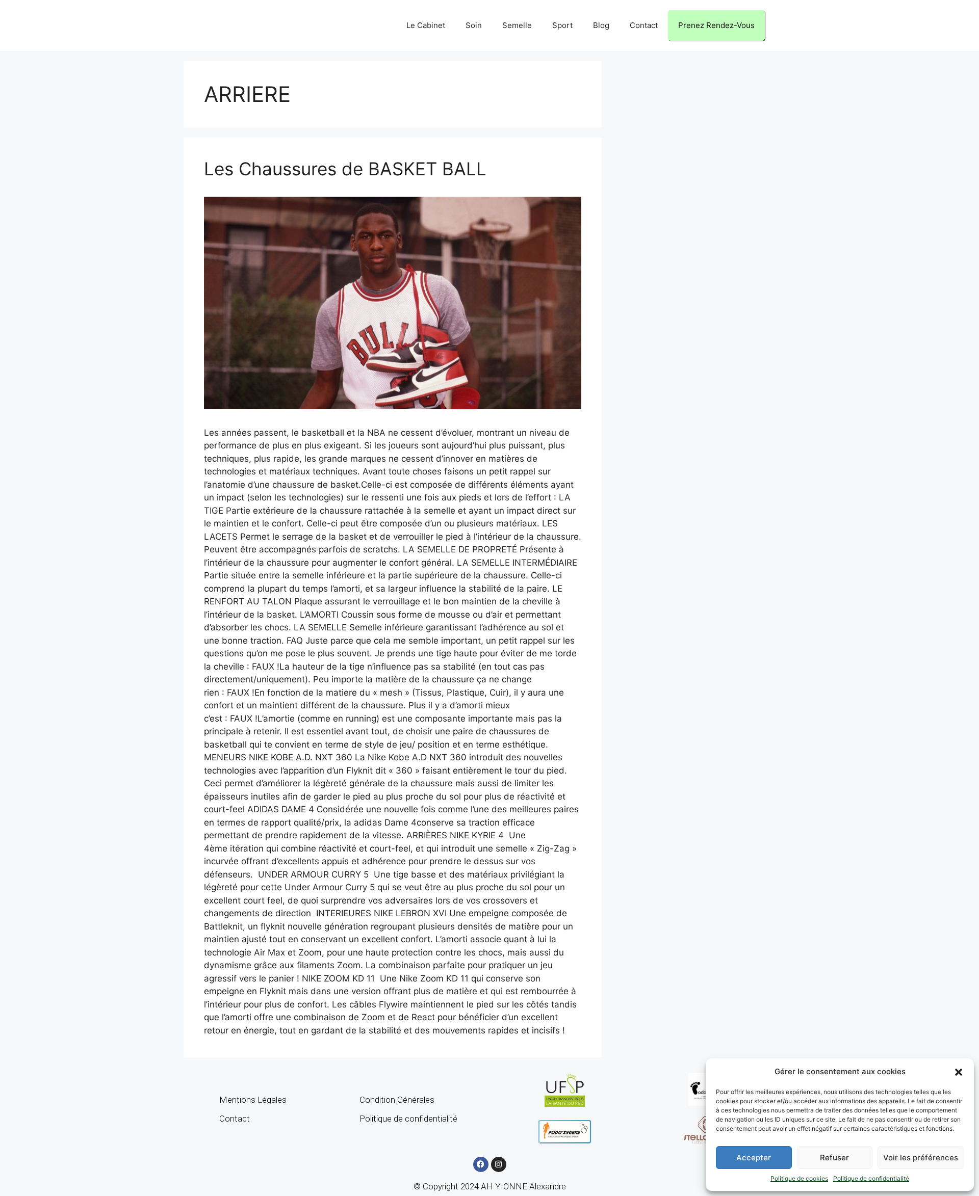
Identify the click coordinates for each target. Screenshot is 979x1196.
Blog (601, 25)
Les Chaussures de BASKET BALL (345, 168)
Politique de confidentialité (871, 1178)
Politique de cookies (799, 1178)
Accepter (753, 1157)
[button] (959, 1072)
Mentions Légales (253, 1100)
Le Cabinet (425, 25)
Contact (644, 25)
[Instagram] (498, 1164)
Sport (562, 25)
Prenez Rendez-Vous (716, 25)
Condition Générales (396, 1100)
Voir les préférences (920, 1157)
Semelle (517, 25)
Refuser (834, 1157)
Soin (474, 25)
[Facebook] (480, 1164)
